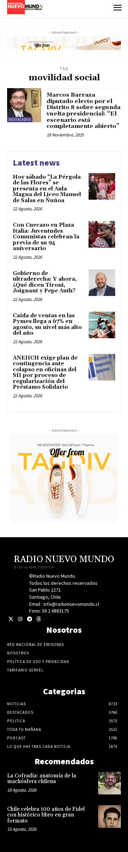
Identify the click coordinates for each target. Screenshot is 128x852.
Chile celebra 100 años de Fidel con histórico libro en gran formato (46, 815)
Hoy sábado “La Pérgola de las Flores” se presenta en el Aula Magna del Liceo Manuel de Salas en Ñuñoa (47, 189)
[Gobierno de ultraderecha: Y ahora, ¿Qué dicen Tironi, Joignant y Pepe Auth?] (102, 282)
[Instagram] (20, 619)
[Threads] (38, 619)
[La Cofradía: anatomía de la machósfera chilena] (109, 783)
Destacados (20, 119)
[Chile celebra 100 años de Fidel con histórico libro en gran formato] (109, 816)
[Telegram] (29, 619)
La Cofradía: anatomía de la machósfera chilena (41, 778)
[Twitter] (11, 619)
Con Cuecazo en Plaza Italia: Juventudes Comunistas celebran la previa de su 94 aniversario (46, 237)
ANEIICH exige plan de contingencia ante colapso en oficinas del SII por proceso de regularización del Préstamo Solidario (45, 373)
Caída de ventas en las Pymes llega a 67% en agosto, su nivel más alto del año (47, 324)
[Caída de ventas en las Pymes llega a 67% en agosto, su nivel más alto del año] (102, 325)
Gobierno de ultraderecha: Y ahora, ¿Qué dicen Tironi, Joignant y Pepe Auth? (45, 282)
